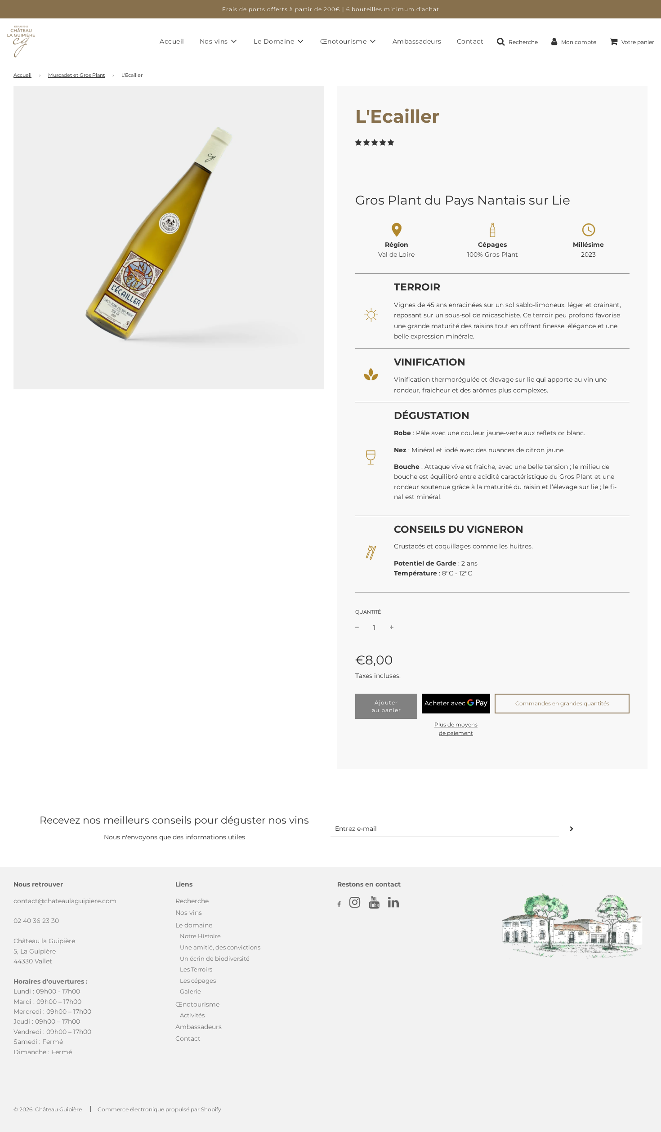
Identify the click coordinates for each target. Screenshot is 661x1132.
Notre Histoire (200, 936)
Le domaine (193, 925)
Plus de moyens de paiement (456, 728)
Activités (192, 1015)
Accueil (172, 41)
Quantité (368, 612)
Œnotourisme (197, 1004)
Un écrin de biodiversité (215, 958)
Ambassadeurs (417, 41)
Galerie (190, 991)
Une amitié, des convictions (220, 947)
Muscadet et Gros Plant (76, 75)
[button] (375, 142)
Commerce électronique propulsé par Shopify (159, 1109)
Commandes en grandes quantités (562, 703)
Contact (470, 41)
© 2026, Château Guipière (47, 1109)
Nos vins (188, 913)
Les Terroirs (196, 969)
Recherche (192, 901)
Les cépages (198, 980)
